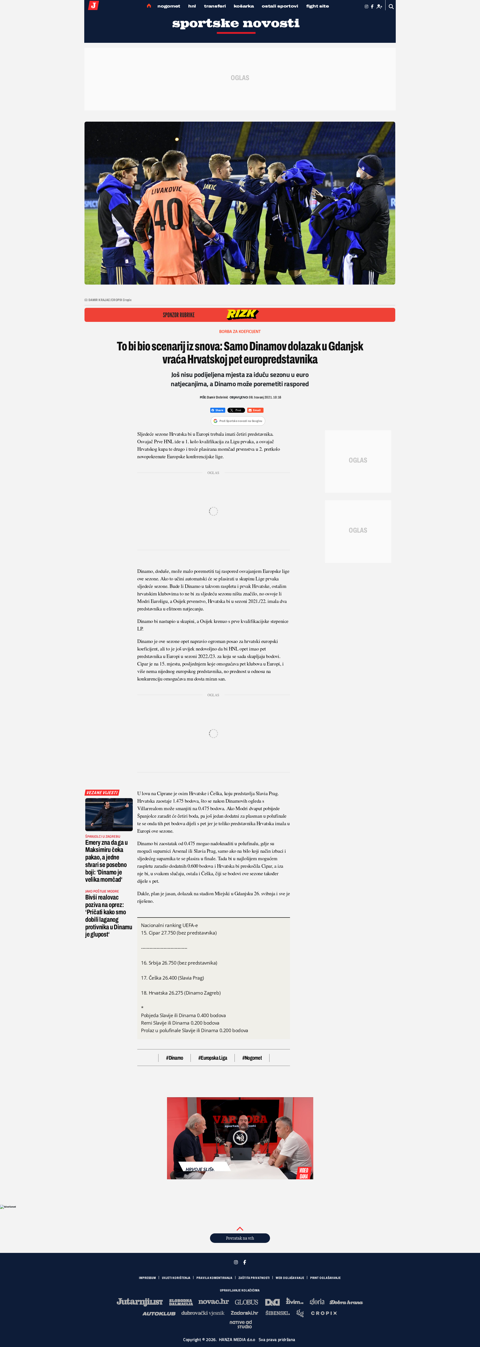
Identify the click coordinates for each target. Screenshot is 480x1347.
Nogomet (169, 6)
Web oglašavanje (290, 1278)
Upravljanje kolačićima (240, 1290)
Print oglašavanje (325, 1278)
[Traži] (391, 6)
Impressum (147, 1278)
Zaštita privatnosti (254, 1278)
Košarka (244, 6)
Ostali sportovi (280, 6)
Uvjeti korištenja (176, 1278)
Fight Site (317, 6)
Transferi (215, 6)
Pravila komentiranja (214, 1278)
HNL (192, 6)
